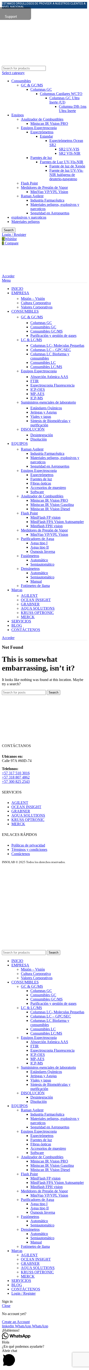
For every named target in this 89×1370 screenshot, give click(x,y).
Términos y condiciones (29, 849)
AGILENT (29, 596)
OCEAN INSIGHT (36, 600)
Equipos (17, 115)
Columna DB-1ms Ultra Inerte (72, 108)
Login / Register (23, 1293)
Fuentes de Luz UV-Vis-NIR (61, 162)
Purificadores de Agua (37, 539)
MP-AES (37, 394)
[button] (44, 1330)
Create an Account (16, 1322)
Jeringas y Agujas (43, 412)
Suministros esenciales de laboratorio (48, 402)
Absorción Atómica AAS (49, 377)
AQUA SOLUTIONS (38, 608)
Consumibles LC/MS (46, 367)
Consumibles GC (43, 327)
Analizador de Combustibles (42, 119)
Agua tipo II (39, 547)
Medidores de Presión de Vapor (44, 187)
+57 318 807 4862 (16, 777)
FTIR (34, 381)
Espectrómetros (41, 132)
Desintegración (41, 435)
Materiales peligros (25, 222)
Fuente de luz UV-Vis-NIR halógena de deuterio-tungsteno (66, 174)
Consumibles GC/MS (46, 331)
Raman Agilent (32, 196)
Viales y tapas (40, 417)
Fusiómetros (30, 556)
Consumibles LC (43, 363)
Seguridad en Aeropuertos (49, 213)
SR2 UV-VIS (69, 149)
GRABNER (30, 604)
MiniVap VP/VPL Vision (49, 192)
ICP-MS (36, 398)
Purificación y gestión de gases (53, 335)
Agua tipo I (38, 543)
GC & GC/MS (32, 85)
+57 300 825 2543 (16, 782)
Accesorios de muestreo (48, 488)
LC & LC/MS (31, 340)
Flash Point (29, 183)
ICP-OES (37, 390)
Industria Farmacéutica (47, 200)
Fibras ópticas (40, 483)
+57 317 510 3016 (16, 773)
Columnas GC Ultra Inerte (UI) (64, 100)
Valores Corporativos (36, 307)
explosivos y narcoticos (28, 217)
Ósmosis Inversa (42, 552)
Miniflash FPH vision (46, 526)
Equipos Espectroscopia (39, 128)
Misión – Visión (33, 299)
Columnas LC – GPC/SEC (50, 350)
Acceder (8, 276)
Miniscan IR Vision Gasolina (52, 505)
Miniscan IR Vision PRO (49, 124)
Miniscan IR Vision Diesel (50, 509)
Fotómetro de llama (35, 586)
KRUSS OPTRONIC (37, 613)
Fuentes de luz (41, 158)
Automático (39, 560)
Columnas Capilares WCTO (61, 94)
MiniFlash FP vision (45, 517)
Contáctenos (20, 854)
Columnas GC (41, 89)
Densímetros (30, 569)
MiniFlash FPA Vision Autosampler (57, 522)
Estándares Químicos (46, 408)
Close (6, 1306)
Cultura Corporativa (36, 303)
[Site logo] (41, 35)
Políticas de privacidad (28, 845)
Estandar (46, 136)
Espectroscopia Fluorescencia (52, 385)
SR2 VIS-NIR (69, 153)
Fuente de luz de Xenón (67, 166)
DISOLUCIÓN (33, 429)
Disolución (38, 439)
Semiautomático (42, 564)
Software (37, 492)
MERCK (28, 617)
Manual (36, 581)
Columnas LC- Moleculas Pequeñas (57, 345)
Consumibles (21, 81)
